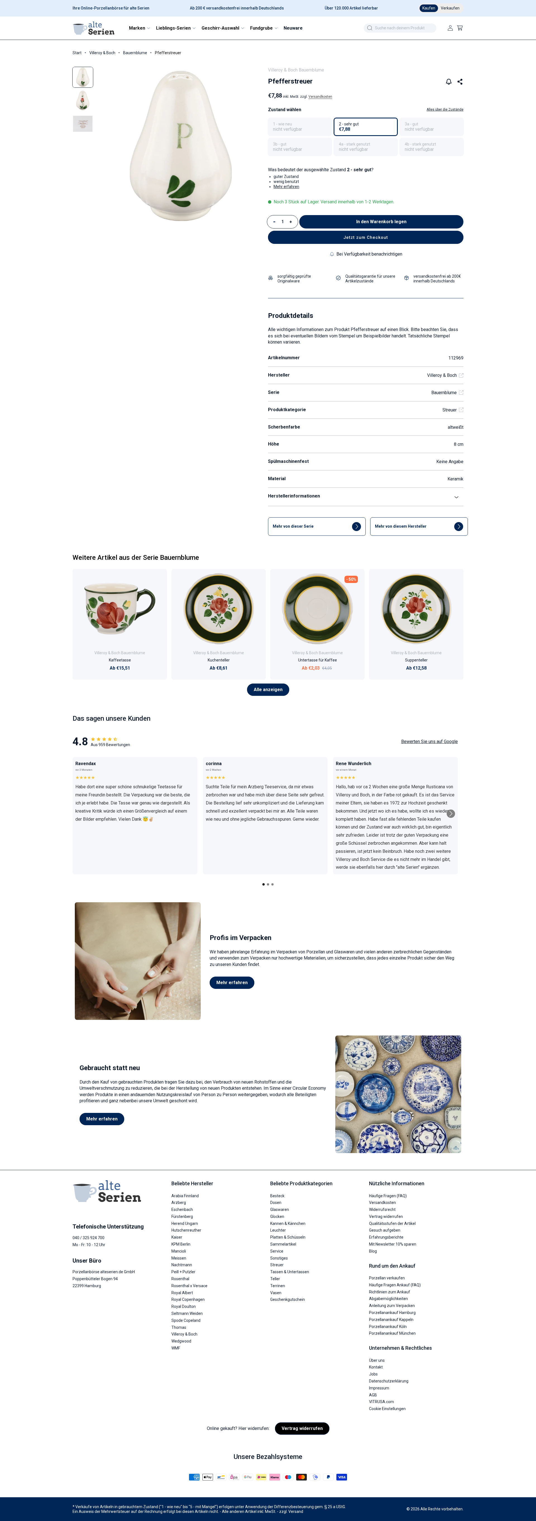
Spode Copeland (185, 1320)
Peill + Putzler (183, 1272)
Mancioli (178, 1251)
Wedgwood (181, 1341)
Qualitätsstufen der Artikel (392, 1223)
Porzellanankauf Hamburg (392, 1312)
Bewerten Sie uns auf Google (429, 741)
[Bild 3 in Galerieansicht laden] (83, 123)
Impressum (379, 1388)
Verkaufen (450, 8)
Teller (275, 1279)
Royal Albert (182, 1293)
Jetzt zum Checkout (365, 237)
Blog (373, 1251)
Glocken (277, 1216)
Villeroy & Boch (102, 53)
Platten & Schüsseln (287, 1237)
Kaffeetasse (120, 660)
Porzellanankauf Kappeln (391, 1319)
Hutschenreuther (186, 1230)
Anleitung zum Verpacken (392, 1305)
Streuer (449, 410)
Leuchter (278, 1230)
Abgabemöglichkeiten (388, 1299)
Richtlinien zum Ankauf (389, 1292)
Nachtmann (181, 1265)
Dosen (275, 1203)
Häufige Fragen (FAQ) (388, 1196)
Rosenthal (180, 1279)
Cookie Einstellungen (387, 1408)
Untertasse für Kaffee (317, 660)
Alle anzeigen (268, 689)
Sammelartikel (283, 1244)
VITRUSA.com (381, 1402)
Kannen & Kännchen (287, 1223)
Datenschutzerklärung (388, 1381)
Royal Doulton (183, 1306)
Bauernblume (135, 53)
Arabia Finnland (185, 1196)
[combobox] (400, 28)
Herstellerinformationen (294, 496)
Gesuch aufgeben (384, 1230)
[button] (139, 28)
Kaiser (176, 1237)
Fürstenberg (182, 1216)
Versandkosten (320, 97)
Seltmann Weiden (187, 1313)
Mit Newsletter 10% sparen (392, 1244)
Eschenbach (182, 1209)
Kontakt (376, 1367)
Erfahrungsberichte (386, 1237)
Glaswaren (279, 1209)
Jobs (373, 1374)
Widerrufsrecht (382, 1209)
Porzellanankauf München (392, 1333)
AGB (373, 1395)
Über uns (377, 1360)
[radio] (300, 127)
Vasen (275, 1293)
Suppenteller (416, 660)
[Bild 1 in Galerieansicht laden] (83, 77)
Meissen (178, 1258)
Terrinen (277, 1286)
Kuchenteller (219, 660)
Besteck (277, 1196)
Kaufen (428, 8)
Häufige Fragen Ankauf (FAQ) (395, 1285)
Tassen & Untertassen (289, 1272)
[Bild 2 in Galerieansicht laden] (83, 100)
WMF (175, 1348)
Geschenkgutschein (287, 1300)
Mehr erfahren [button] (286, 186)
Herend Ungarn (184, 1223)
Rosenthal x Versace (189, 1286)
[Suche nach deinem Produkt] (369, 28)
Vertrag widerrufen (386, 1216)
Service (276, 1251)
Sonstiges (279, 1258)
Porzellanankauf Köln (388, 1326)
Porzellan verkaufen (387, 1278)
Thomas (178, 1327)
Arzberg (178, 1203)
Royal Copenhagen (188, 1300)
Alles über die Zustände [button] (445, 109)
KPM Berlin (180, 1244)
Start (77, 53)
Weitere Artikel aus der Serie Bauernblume (136, 557)
